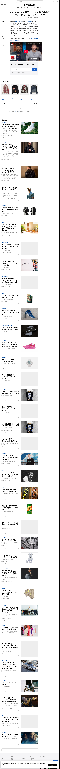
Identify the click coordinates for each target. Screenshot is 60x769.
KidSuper (2, 95)
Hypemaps (23, 758)
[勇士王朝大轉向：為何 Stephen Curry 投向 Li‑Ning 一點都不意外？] (29, 174)
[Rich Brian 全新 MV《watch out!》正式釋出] (29, 443)
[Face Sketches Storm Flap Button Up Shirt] (5, 89)
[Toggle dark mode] (57, 5)
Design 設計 (3, 695)
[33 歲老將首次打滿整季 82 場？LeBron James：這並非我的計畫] (29, 721)
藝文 (24, 7)
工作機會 (32, 759)
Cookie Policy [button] (38, 764)
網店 (41, 7)
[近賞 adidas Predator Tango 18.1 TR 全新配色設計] (29, 314)
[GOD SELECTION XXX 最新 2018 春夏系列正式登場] (29, 395)
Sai (3, 269)
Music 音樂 (3, 437)
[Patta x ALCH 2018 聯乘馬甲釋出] (29, 686)
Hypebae (22, 759)
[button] (2, 28)
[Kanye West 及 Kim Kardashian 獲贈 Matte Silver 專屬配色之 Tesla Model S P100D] (29, 668)
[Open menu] (2, 4)
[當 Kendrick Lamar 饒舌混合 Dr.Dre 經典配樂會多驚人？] (29, 527)
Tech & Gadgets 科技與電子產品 (7, 325)
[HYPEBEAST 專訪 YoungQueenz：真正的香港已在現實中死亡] (29, 476)
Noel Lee (2, 33)
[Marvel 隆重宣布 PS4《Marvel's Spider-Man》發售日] (29, 379)
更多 (38, 7)
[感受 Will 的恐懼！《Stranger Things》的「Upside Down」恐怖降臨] (29, 649)
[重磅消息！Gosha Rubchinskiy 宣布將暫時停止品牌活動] (29, 459)
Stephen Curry (18, 21)
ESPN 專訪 (29, 21)
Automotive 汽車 (4, 660)
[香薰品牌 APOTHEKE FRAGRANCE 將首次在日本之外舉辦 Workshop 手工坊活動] (29, 230)
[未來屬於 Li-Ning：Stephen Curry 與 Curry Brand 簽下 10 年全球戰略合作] (29, 152)
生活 (34, 7)
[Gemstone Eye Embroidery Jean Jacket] (34, 89)
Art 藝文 (2, 259)
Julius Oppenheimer (6, 198)
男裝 (12, 756)
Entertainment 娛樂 (4, 242)
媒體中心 (32, 758)
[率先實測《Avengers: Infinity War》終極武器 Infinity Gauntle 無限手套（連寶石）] (29, 576)
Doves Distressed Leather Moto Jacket (24, 97)
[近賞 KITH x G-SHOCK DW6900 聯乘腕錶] (29, 363)
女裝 (12, 758)
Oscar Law (5, 398)
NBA (10, 77)
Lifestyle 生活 (3, 222)
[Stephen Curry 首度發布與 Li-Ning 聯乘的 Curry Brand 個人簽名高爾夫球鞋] (29, 130)
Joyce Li (4, 135)
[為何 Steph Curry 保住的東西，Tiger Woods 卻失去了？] (29, 194)
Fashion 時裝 (3, 122)
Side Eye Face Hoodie (14, 97)
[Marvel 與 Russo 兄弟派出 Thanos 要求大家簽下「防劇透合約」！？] (29, 249)
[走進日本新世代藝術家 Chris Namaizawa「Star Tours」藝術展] (29, 265)
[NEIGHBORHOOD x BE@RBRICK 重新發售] (29, 558)
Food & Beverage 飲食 (5, 503)
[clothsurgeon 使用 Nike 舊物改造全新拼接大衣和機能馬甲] (29, 211)
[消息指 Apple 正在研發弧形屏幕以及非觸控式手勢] (29, 331)
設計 (28, 7)
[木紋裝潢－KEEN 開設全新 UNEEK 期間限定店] (29, 493)
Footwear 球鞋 (3, 142)
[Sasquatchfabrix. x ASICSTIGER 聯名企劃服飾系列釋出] (29, 594)
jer (3, 598)
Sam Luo (4, 446)
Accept (52, 765)
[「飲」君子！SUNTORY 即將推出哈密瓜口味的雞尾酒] (29, 510)
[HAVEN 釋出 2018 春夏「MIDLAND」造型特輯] (29, 738)
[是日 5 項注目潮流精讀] (29, 543)
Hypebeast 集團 (33, 756)
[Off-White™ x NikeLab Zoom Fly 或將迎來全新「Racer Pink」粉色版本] (29, 347)
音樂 (31, 7)
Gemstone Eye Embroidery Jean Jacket (34, 97)
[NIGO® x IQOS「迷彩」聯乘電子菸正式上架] (29, 299)
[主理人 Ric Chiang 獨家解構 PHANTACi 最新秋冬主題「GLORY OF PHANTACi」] (29, 613)
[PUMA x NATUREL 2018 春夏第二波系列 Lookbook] (29, 631)
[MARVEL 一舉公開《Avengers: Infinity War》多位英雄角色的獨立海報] (29, 282)
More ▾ (20, 749)
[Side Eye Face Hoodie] (15, 89)
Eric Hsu (4, 635)
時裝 (18, 7)
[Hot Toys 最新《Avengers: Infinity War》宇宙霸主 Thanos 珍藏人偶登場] (29, 703)
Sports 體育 (3, 21)
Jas (4, 215)
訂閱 (34, 69)
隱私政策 (23, 72)
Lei (3, 513)
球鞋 (21, 7)
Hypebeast (23, 756)
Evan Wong (5, 382)
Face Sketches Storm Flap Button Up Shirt (5, 97)
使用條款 (19, 72)
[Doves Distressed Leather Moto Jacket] (24, 89)
